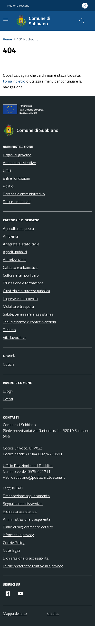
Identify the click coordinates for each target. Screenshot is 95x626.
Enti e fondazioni (16, 178)
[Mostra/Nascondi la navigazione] (6, 20)
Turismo (9, 330)
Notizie (8, 364)
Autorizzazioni (14, 259)
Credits (53, 613)
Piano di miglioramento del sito (28, 527)
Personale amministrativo (24, 194)
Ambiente (11, 236)
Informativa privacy (18, 535)
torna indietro (14, 81)
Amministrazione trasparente (26, 519)
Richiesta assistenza (20, 511)
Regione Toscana (18, 5)
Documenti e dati (16, 202)
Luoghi (8, 391)
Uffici (7, 170)
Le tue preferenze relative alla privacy (33, 566)
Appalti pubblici (15, 252)
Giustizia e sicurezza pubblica (26, 291)
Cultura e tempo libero (21, 275)
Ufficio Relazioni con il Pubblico (28, 465)
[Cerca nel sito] (82, 21)
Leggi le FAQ (13, 488)
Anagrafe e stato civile (21, 244)
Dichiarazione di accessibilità (25, 558)
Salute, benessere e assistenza (28, 314)
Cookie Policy (14, 542)
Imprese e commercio (20, 298)
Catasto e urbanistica (20, 267)
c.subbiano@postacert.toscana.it (38, 477)
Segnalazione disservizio (23, 503)
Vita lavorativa (14, 337)
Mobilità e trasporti (18, 306)
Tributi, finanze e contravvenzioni (29, 322)
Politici (8, 186)
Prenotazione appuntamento (26, 496)
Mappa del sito (15, 613)
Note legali (11, 550)
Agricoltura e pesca (18, 228)
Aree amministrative (19, 163)
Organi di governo (17, 155)
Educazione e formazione (23, 283)
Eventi (8, 399)
